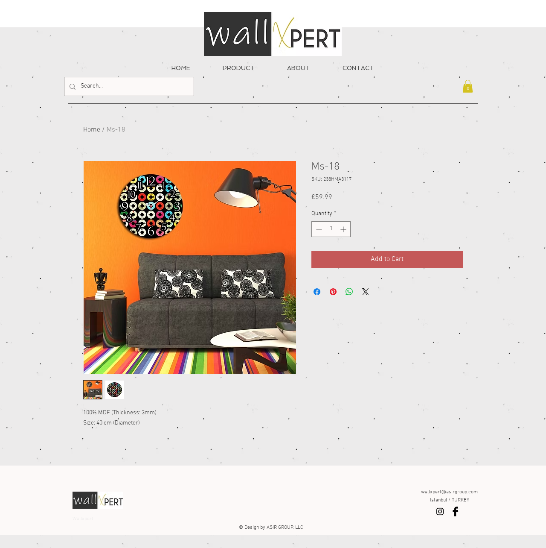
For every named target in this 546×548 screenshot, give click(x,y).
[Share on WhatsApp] (349, 292)
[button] (467, 86)
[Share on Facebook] (317, 292)
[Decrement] (318, 229)
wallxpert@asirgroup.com (449, 492)
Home (91, 130)
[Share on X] (365, 292)
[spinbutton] (331, 229)
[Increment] (344, 229)
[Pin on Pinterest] (333, 292)
